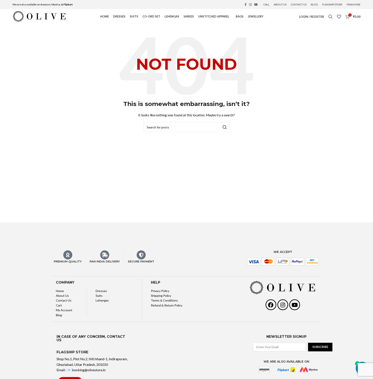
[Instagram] (282, 304)
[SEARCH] (225, 127)
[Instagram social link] (250, 4)
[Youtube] (294, 304)
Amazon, (45, 4)
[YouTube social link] (256, 4)
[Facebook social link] (245, 4)
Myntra (55, 4)
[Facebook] (271, 304)
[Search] (330, 16)
